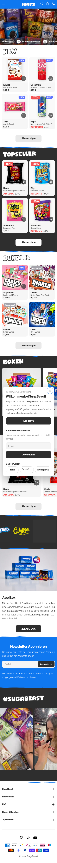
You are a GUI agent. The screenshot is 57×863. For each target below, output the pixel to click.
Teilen (12, 470)
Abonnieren (28, 454)
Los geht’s (28, 420)
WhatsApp (26, 469)
